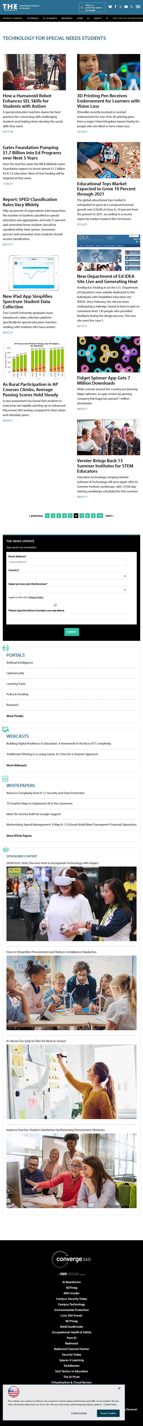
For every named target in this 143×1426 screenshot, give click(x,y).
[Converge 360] (71, 1259)
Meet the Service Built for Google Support (33, 814)
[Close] (119, 1388)
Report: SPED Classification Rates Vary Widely (30, 201)
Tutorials (33, 18)
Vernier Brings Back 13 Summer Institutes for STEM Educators (105, 465)
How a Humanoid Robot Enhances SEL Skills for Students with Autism (27, 100)
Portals (15, 655)
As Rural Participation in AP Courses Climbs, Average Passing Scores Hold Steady (30, 389)
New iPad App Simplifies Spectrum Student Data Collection (27, 301)
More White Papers (19, 836)
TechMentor (72, 1366)
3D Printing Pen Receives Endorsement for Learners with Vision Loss (108, 100)
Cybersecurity (15, 673)
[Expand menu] (138, 7)
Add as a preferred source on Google (93, 7)
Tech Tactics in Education (71, 1371)
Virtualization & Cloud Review (71, 1382)
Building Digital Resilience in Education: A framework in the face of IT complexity (58, 743)
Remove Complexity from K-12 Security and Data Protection (45, 793)
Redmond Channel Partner (71, 1349)
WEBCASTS (17, 736)
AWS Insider (71, 1293)
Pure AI (71, 1338)
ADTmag (71, 1288)
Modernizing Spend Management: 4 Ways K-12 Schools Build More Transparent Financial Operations (71, 824)
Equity (98, 18)
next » (110, 516)
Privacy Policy (36, 597)
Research (67, 18)
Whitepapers (20, 785)
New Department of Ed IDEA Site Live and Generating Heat (107, 278)
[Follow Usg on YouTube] (126, 6)
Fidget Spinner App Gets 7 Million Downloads (103, 380)
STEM (80, 18)
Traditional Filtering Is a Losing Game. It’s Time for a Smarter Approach (52, 754)
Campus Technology (71, 1304)
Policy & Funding (17, 694)
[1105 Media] (71, 1274)
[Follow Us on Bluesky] (110, 6)
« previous (36, 516)
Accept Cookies (108, 1413)
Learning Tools (15, 684)
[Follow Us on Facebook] (115, 6)
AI (88, 18)
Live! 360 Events (71, 1315)
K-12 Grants (50, 18)
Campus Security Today (71, 1299)
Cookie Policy (110, 1404)
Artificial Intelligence (19, 663)
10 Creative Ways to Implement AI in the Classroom (39, 803)
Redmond (71, 1343)
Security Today (71, 1354)
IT (107, 18)
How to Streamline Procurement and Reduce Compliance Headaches (51, 952)
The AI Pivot (71, 1377)
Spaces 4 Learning (71, 1360)
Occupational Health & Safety (71, 1332)
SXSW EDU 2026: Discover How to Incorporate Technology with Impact (52, 863)
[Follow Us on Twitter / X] (120, 6)
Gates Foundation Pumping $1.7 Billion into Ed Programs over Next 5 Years (32, 152)
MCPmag (71, 1321)
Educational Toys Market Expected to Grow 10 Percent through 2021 (106, 188)
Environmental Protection (71, 1310)
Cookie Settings (79, 1413)
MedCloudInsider (71, 1327)
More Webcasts (16, 765)
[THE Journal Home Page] (21, 7)
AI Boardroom (71, 1282)
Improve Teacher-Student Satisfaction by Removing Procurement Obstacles (55, 1130)
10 (100, 516)
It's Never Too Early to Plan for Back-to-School (36, 1041)
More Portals (15, 716)
